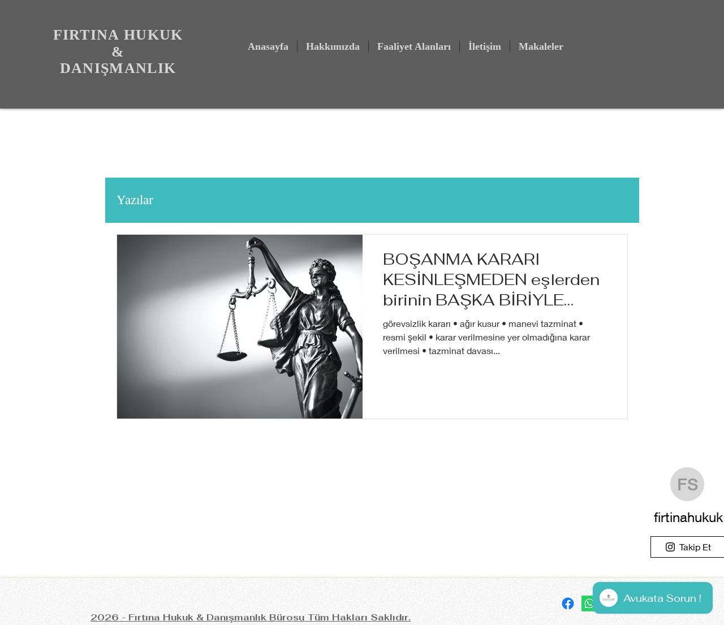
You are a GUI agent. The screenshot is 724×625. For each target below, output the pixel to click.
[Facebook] (568, 603)
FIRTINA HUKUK (118, 35)
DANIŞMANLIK (118, 68)
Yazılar (135, 200)
